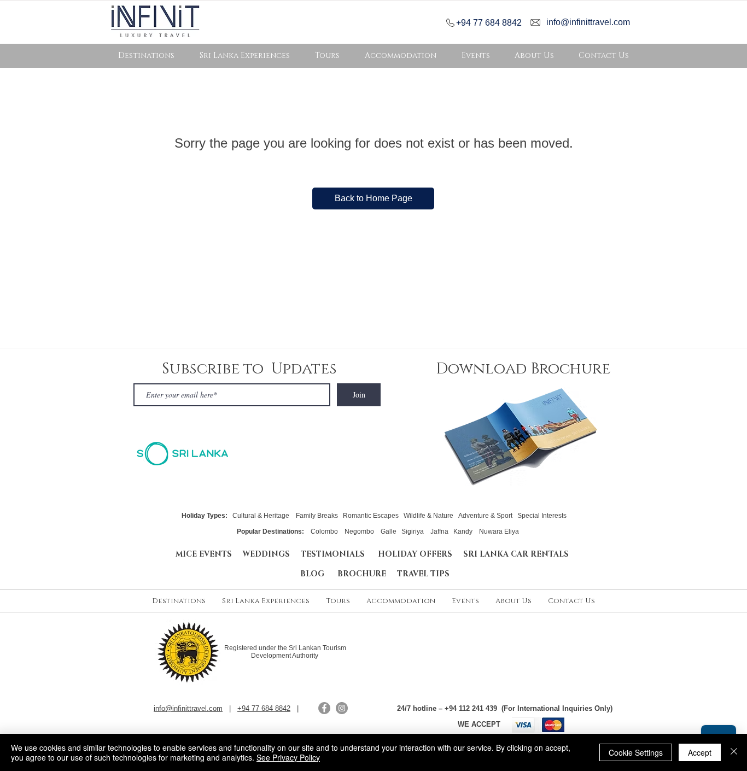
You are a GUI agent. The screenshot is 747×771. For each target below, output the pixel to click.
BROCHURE (367, 574)
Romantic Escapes (371, 515)
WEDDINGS (266, 554)
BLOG (318, 574)
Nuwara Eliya (499, 531)
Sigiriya (412, 531)
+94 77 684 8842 (489, 22)
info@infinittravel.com (588, 22)
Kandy (462, 531)
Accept (699, 752)
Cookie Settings (636, 752)
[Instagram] (342, 708)
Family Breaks (317, 515)
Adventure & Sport (485, 515)
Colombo (325, 531)
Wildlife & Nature (428, 515)
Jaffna (439, 531)
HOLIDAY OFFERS (415, 554)
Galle (388, 531)
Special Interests (542, 515)
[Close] (733, 752)
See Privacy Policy (288, 757)
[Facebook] (324, 708)
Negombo (359, 531)
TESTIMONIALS (335, 554)
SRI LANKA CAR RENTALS (516, 554)
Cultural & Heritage (260, 515)
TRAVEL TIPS (423, 574)
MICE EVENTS (204, 554)
